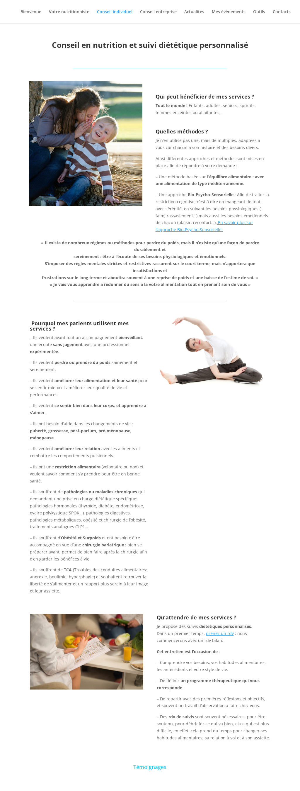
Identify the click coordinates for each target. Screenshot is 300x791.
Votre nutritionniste (69, 12)
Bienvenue (31, 12)
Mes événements (229, 12)
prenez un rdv (220, 633)
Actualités (194, 12)
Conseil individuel (114, 12)
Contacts (282, 12)
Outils (259, 12)
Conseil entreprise (158, 12)
